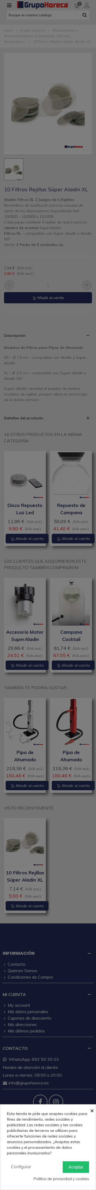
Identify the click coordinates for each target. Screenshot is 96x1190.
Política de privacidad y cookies (61, 1178)
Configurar (21, 1167)
